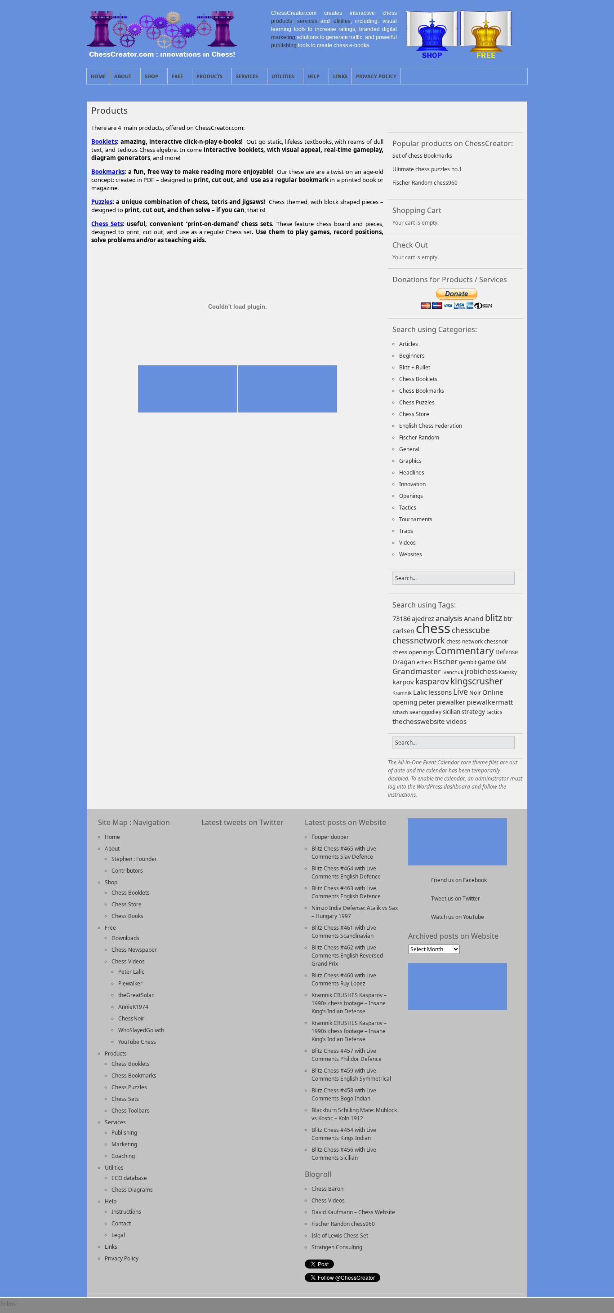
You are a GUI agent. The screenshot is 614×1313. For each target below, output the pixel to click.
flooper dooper (330, 837)
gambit (467, 661)
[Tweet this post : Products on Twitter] (245, 256)
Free (175, 78)
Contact (121, 1223)
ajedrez (423, 618)
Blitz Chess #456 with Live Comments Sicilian (343, 1154)
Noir (475, 692)
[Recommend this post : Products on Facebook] (132, 256)
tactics (494, 711)
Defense (506, 652)
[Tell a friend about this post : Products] (276, 256)
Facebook (520, 76)
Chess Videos (128, 961)
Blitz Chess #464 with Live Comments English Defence (346, 872)
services (307, 21)
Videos (407, 542)
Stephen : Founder (134, 859)
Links (340, 76)
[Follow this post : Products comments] (264, 256)
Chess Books (127, 916)
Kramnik (402, 693)
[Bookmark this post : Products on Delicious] (113, 256)
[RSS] (57, 1309)
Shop (149, 78)
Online (492, 692)
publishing (284, 45)
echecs (424, 662)
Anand (474, 618)
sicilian (451, 712)
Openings (411, 496)
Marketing (124, 1144)
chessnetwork (418, 640)
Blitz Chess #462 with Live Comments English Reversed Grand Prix (347, 955)
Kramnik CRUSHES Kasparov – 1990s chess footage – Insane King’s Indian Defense (349, 1003)
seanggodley (425, 711)
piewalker (450, 702)
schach (400, 712)
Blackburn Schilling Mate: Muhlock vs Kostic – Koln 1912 (354, 1114)
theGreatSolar (136, 995)
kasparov (432, 681)
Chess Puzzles (417, 402)
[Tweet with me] (476, 116)
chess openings (413, 652)
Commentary (464, 650)
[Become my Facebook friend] (26, 1309)
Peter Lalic (131, 972)
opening (405, 702)
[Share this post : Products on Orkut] (189, 256)
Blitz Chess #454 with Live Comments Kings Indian (343, 1134)
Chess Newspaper (134, 950)
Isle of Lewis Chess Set (339, 1235)
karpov (403, 681)
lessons (440, 692)
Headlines (411, 472)
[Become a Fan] (406, 116)
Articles (408, 344)
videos (456, 721)
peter (427, 701)
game (486, 661)
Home (98, 76)
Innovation (412, 484)
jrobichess (481, 671)
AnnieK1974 (133, 1007)
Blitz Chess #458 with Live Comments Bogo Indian (343, 1094)
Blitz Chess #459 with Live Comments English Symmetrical (351, 1074)
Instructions (126, 1211)
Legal (118, 1235)
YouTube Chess (137, 1042)
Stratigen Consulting (336, 1247)
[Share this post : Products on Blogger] (104, 256)
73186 (401, 618)
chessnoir (496, 641)
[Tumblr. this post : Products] (236, 256)
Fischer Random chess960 (425, 182)
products (281, 21)
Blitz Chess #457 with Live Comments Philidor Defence (346, 1055)
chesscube (471, 630)
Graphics (410, 461)
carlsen (403, 630)
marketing (283, 37)
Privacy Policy (376, 76)
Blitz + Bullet (414, 367)
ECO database (129, 1178)
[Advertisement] (237, 353)
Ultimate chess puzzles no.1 (427, 169)
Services (245, 78)
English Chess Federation (430, 426)
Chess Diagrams (132, 1189)
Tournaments (415, 519)
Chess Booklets (418, 379)
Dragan (403, 661)
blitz (493, 618)
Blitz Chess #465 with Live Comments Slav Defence (343, 853)
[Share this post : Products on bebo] (94, 256)
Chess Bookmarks (421, 391)
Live (460, 691)
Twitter (510, 76)
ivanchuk (452, 672)
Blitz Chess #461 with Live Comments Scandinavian (343, 932)
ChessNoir (131, 1018)
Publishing (124, 1132)
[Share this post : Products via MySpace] (170, 256)
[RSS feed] (453, 116)
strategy (473, 712)
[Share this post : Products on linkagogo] (151, 256)
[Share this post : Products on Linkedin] (161, 256)
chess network (464, 641)
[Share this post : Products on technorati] (227, 256)
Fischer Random (419, 437)
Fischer (445, 661)
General (409, 449)
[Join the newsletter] (41, 1309)
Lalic (420, 692)
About (120, 78)
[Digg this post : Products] (123, 256)
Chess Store (414, 414)
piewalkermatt (490, 701)
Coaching (123, 1156)
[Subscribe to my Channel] (500, 116)
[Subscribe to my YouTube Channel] (87, 1309)
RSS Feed (499, 76)
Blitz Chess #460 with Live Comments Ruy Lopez (343, 979)
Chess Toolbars (130, 1110)
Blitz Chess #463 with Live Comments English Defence (346, 892)
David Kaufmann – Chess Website (353, 1212)
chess (433, 628)
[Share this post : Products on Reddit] (208, 256)
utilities (342, 21)
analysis (449, 618)
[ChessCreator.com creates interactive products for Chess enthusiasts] (162, 54)
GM (502, 662)
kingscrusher (476, 681)
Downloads (125, 938)
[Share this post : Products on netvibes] (179, 256)
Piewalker (130, 983)
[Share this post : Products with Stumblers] (217, 256)
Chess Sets (125, 1099)
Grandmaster (416, 671)
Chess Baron (327, 1189)
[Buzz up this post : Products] (255, 256)
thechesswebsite (418, 721)
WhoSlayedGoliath (141, 1030)
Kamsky (508, 672)
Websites (410, 554)
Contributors (127, 870)
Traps (406, 531)
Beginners (412, 355)
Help (311, 78)
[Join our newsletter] (430, 116)
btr (507, 618)
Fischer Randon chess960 (343, 1224)
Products (207, 78)
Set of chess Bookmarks (422, 156)
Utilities (280, 78)
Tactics (407, 507)
